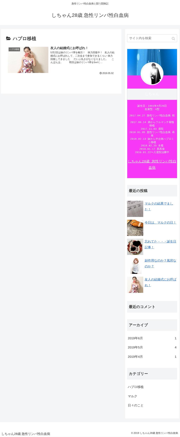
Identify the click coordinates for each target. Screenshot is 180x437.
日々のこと (136, 405)
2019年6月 (152, 338)
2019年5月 (152, 347)
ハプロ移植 (136, 387)
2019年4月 (152, 356)
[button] (173, 38)
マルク (132, 396)
